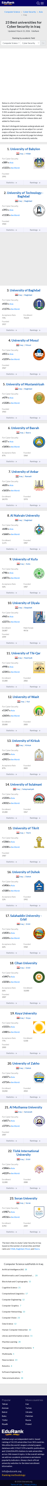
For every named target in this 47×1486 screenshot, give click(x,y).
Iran (27, 1404)
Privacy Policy (30, 1484)
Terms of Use (16, 1484)
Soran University (23, 1198)
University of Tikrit (23, 828)
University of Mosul (23, 340)
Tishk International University (23, 1152)
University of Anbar (23, 471)
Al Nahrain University (23, 515)
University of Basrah (23, 428)
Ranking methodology (13, 1475)
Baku (4, 1416)
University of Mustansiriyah (23, 384)
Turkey (28, 1408)
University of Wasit (23, 697)
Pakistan (29, 1416)
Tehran (5, 1404)
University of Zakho (23, 1063)
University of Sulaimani (23, 784)
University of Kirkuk (23, 740)
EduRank (35, 31)
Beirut (4, 1412)
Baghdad (20, 1249)
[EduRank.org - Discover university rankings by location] (8, 3)
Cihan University (23, 963)
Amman (5, 1408)
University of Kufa (23, 559)
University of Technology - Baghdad (23, 194)
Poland (28, 1424)
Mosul (27, 1249)
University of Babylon (23, 149)
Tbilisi (4, 1420)
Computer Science (12, 12)
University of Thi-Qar (23, 653)
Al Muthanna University (23, 1107)
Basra (36, 1249)
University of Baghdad (23, 290)
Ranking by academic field (23, 38)
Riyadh (5, 1424)
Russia (28, 1420)
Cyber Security (29, 12)
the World (15, 168)
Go (43, 43)
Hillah (12, 1249)
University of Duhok (23, 872)
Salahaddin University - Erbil (24, 917)
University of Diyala (23, 603)
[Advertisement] (23, 75)
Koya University (23, 1013)
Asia (41, 12)
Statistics (10, 182)
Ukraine (28, 1412)
